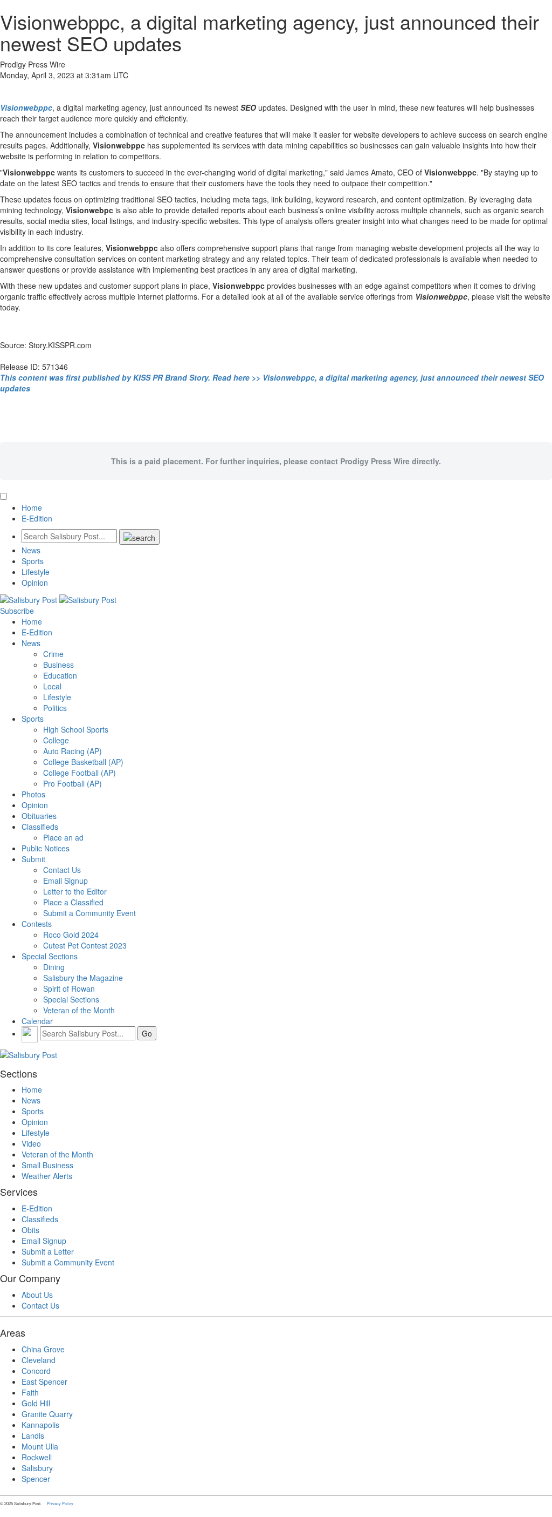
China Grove (43, 1349)
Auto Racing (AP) (72, 751)
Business (58, 664)
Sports (33, 561)
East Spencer (44, 1381)
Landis (33, 1435)
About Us (37, 1294)
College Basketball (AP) (83, 761)
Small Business (47, 1165)
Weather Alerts (47, 1175)
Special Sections (50, 956)
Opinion (35, 582)
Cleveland (39, 1360)
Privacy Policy (60, 1503)
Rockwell (37, 1457)
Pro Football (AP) (72, 783)
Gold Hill (36, 1403)
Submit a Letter (48, 1251)
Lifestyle (36, 571)
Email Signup (65, 880)
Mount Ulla (40, 1446)
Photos (33, 794)
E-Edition (37, 518)
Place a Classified (73, 902)
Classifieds (40, 826)
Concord (36, 1370)
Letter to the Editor (75, 891)
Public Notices (46, 848)
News (31, 550)
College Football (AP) (79, 772)
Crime (53, 653)
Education (60, 675)
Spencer (36, 1478)
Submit (33, 859)
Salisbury (37, 1467)
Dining (54, 966)
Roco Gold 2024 (71, 934)
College (56, 740)
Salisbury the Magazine (83, 977)
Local (52, 686)
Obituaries (39, 815)
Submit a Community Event (89, 913)
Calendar (37, 1020)
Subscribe (17, 610)
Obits (30, 1229)
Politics (55, 707)
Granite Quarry (47, 1413)
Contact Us (62, 869)
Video (31, 1143)
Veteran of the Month (79, 1010)
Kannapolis (40, 1424)
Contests (37, 923)
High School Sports (75, 729)
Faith (30, 1392)
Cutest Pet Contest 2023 (85, 945)
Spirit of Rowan (69, 988)
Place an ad (63, 837)
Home (32, 507)
